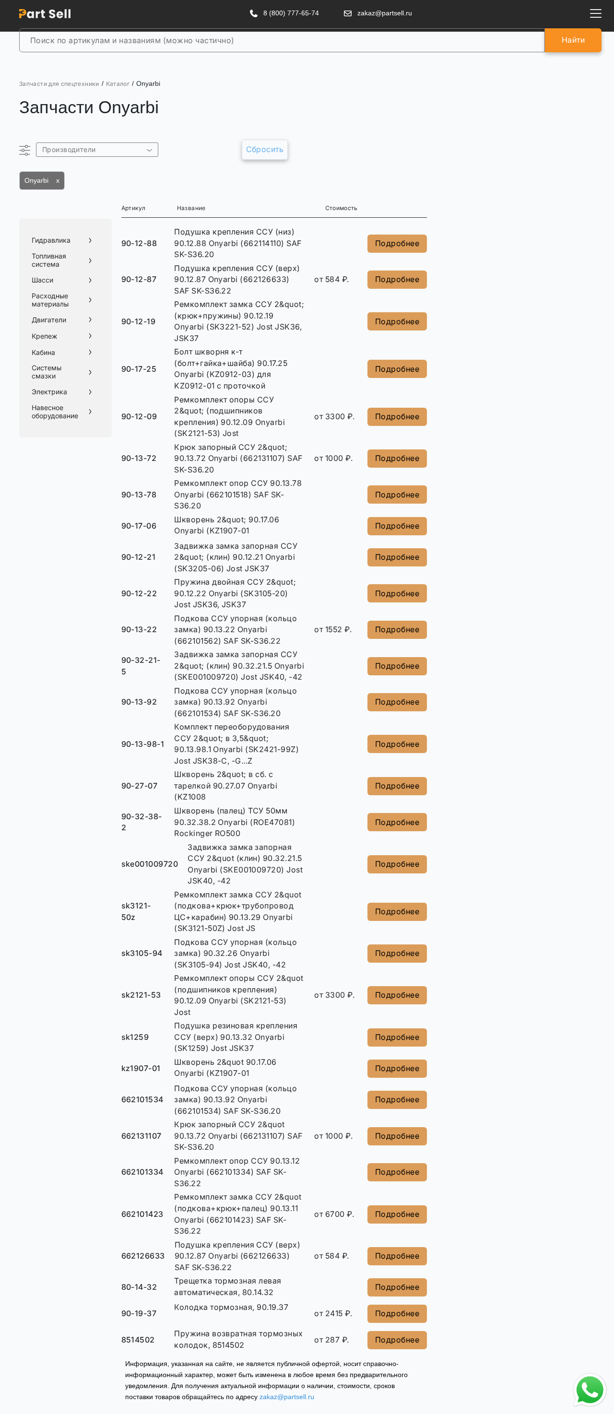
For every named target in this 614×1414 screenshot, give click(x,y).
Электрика (49, 392)
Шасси (42, 280)
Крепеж (44, 336)
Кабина (43, 352)
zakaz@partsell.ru (287, 1397)
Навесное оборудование (55, 412)
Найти (573, 40)
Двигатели (49, 320)
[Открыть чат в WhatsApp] (590, 1390)
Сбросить (265, 149)
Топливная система (49, 260)
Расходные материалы (50, 300)
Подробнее (397, 243)
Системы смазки (46, 372)
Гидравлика (51, 240)
